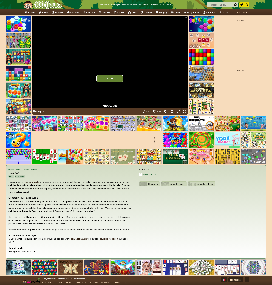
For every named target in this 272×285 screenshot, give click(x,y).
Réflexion (210, 12)
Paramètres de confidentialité (113, 283)
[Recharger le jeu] (172, 111)
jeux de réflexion (109, 239)
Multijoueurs (193, 12)
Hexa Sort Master (78, 239)
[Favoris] (241, 4)
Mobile (176, 12)
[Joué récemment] (246, 4)
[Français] (224, 279)
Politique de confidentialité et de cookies (81, 283)
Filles (134, 12)
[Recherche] (235, 4)
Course (120, 12)
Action (45, 12)
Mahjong (163, 12)
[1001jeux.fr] (43, 4)
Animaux (74, 12)
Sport (225, 12)
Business (237, 280)
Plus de (241, 12)
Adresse (59, 12)
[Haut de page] (247, 279)
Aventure (90, 12)
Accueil (31, 12)
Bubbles (106, 12)
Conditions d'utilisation (52, 283)
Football (148, 12)
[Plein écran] (184, 111)
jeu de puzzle (32, 182)
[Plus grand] (178, 111)
